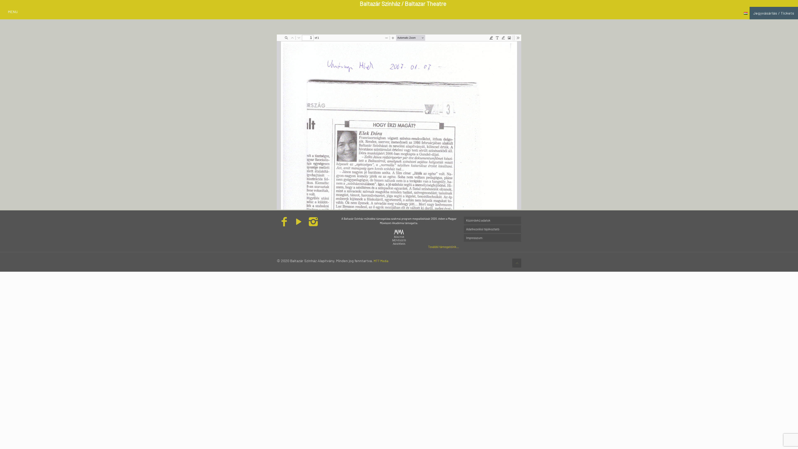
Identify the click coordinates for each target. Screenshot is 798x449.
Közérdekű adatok (478, 220)
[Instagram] (313, 224)
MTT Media (381, 261)
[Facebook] (284, 224)
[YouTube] (298, 224)
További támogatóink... (443, 247)
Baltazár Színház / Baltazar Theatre (403, 3)
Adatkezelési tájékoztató (482, 229)
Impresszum (474, 238)
